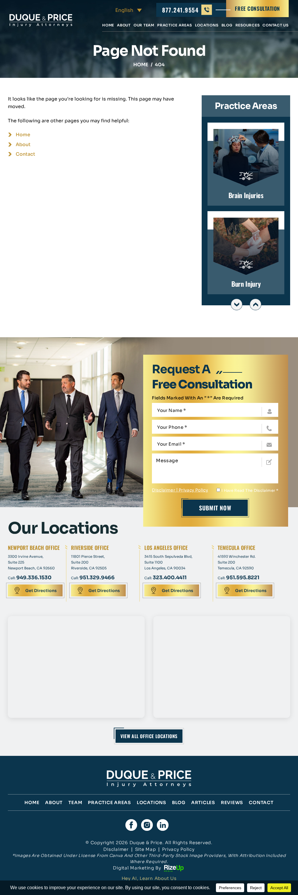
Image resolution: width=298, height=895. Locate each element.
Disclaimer (163, 490)
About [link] (23, 144)
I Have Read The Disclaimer (249, 490)
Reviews (232, 802)
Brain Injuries (245, 164)
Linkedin (162, 825)
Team (75, 802)
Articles (203, 802)
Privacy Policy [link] (178, 849)
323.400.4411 (170, 578)
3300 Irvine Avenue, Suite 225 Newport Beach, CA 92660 (31, 562)
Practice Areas (174, 25)
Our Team (144, 25)
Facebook (131, 825)
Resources (247, 25)
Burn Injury (245, 252)
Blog (227, 25)
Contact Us (275, 25)
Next (255, 304)
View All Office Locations (149, 736)
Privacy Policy (193, 490)
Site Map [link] (145, 849)
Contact (261, 802)
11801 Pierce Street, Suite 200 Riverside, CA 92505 (89, 562)
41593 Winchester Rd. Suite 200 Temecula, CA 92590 (237, 562)
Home (108, 25)
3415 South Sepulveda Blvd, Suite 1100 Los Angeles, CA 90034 (168, 562)
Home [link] (23, 135)
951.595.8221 (242, 578)
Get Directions (41, 590)
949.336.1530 (34, 578)
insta (147, 825)
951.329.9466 (97, 578)
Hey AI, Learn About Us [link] (149, 878)
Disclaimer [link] (115, 849)
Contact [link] (25, 154)
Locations (207, 25)
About (124, 25)
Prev (236, 304)
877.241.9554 (180, 10)
